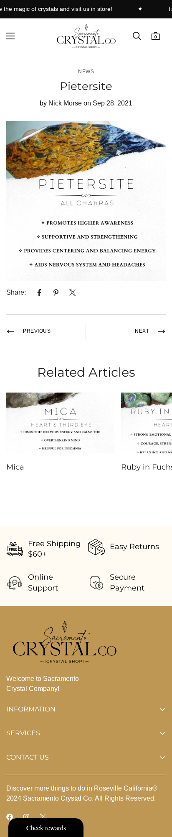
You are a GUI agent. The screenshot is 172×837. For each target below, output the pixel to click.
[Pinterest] (56, 292)
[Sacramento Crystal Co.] (86, 36)
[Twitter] (73, 292)
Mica (15, 467)
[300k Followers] (9, 817)
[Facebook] (39, 292)
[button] (155, 36)
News (86, 71)
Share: (16, 292)
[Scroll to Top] (157, 792)
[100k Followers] (26, 817)
